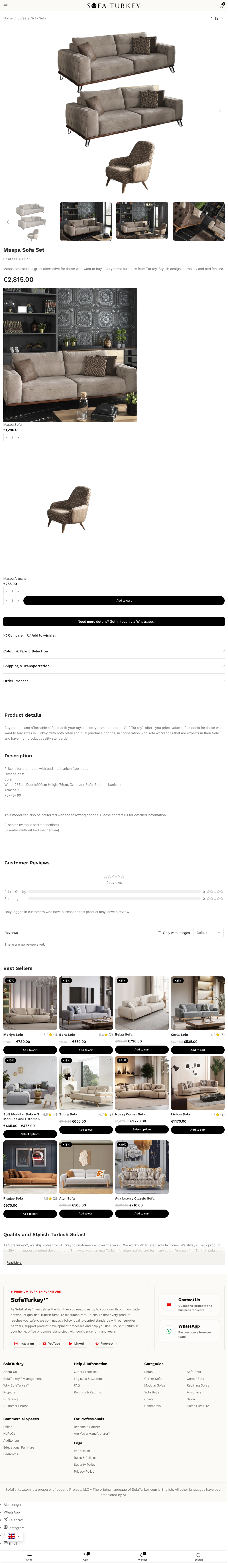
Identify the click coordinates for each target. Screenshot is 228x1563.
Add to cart (124, 600)
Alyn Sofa (67, 1198)
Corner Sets (195, 1378)
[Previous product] (211, 18)
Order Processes (86, 1372)
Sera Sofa (67, 1035)
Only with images (176, 933)
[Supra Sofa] (86, 1083)
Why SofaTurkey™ (16, 1385)
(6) (222, 1034)
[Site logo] (114, 5)
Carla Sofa (179, 1035)
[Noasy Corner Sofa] (142, 1083)
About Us (10, 1372)
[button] (7, 111)
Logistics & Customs (88, 1378)
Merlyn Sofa (13, 1035)
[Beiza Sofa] (142, 1003)
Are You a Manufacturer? (92, 1433)
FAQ (77, 1385)
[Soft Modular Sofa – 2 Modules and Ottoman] (30, 1083)
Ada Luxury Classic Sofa (135, 1198)
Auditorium (11, 1440)
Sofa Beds (151, 1392)
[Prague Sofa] (30, 1167)
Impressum (82, 1451)
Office (7, 1426)
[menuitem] (13, 1505)
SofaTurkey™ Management (22, 1378)
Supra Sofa (68, 1114)
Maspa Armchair (16, 578)
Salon (191, 1399)
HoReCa (9, 1433)
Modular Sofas (154, 1385)
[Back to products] (216, 18)
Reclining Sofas (198, 1385)
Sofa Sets (38, 18)
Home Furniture (198, 1406)
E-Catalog (10, 1399)
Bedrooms (10, 1454)
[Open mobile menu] (5, 5)
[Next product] (222, 18)
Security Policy (85, 1464)
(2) (55, 1198)
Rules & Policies (85, 1457)
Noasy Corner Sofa (130, 1114)
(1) (55, 1034)
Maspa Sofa (12, 424)
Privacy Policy (84, 1471)
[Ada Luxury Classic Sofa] (142, 1167)
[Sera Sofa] (86, 1003)
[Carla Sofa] (198, 1003)
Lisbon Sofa (180, 1114)
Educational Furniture (18, 1447)
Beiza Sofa (123, 1034)
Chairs (148, 1399)
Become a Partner (87, 1426)
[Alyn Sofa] (86, 1167)
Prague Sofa (13, 1198)
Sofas (21, 18)
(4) (55, 1114)
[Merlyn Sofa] (30, 1003)
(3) (110, 1114)
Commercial (152, 1406)
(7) (111, 1034)
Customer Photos (15, 1406)
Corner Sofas (153, 1378)
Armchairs (194, 1392)
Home (8, 18)
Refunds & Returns (87, 1392)
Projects (9, 1392)
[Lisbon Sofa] (198, 1083)
